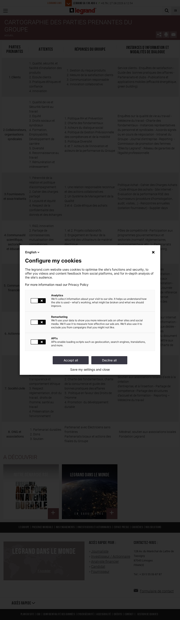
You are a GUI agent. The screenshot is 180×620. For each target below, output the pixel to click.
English (31, 252)
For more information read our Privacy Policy (56, 284)
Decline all (109, 360)
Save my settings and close (90, 369)
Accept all (71, 360)
